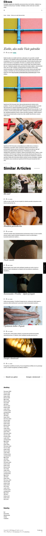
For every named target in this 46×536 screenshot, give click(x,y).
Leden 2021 (6, 438)
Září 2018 (6, 476)
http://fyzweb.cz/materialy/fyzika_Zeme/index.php (24, 72)
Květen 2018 (7, 483)
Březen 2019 (7, 467)
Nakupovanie (7, 515)
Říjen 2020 (6, 441)
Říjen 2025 (6, 399)
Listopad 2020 (7, 439)
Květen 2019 (7, 463)
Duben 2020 (7, 449)
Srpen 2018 (6, 478)
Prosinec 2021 (7, 436)
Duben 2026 (7, 396)
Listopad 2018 (7, 473)
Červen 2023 (7, 420)
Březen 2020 (7, 451)
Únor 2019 (6, 468)
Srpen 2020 (6, 444)
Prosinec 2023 (7, 410)
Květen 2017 (7, 496)
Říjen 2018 (6, 475)
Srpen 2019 (6, 460)
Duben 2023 (7, 423)
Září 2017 (6, 494)
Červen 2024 (7, 405)
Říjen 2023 (6, 413)
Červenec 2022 (7, 433)
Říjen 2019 (6, 457)
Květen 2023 (7, 422)
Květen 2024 (7, 407)
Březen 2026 (7, 397)
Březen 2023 (7, 425)
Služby (14, 52)
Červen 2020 (7, 447)
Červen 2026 (7, 393)
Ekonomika (6, 513)
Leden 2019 (6, 470)
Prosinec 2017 (7, 489)
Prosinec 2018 (7, 472)
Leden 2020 (7, 452)
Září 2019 (6, 459)
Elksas (8, 1)
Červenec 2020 (7, 446)
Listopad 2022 (7, 430)
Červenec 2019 (7, 462)
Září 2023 (6, 415)
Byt (4, 512)
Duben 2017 (6, 497)
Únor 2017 (6, 499)
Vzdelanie (6, 518)
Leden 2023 (7, 428)
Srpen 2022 (6, 431)
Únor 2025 (6, 402)
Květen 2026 (7, 394)
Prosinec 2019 (7, 454)
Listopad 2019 (7, 455)
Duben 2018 (7, 484)
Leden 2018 (6, 488)
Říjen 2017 (6, 493)
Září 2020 (6, 443)
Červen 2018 (7, 481)
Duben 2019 (7, 465)
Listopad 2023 (7, 412)
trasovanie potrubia (31, 105)
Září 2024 (6, 404)
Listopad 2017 (7, 491)
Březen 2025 (7, 401)
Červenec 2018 (7, 480)
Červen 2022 (7, 434)
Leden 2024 (7, 409)
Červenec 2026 (7, 391)
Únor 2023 (6, 426)
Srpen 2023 (6, 417)
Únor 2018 (6, 486)
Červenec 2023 (7, 418)
